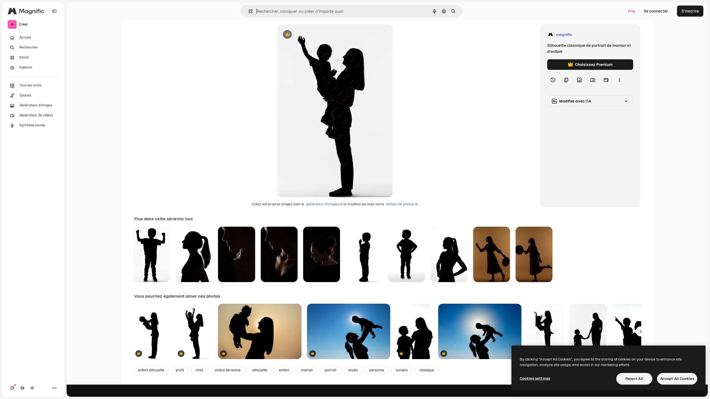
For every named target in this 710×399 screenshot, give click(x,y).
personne (376, 370)
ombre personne (227, 370)
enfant (284, 370)
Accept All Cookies (677, 378)
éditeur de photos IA (402, 204)
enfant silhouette (151, 370)
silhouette (259, 370)
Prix (631, 11)
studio (353, 370)
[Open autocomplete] (248, 11)
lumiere (402, 370)
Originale (314, 34)
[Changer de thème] (32, 387)
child (199, 370)
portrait (330, 370)
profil (180, 370)
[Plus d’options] (619, 79)
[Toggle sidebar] (54, 11)
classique (426, 370)
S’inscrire (690, 11)
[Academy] (22, 387)
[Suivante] (641, 331)
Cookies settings (535, 378)
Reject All (634, 378)
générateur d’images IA (324, 204)
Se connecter (656, 11)
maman (307, 370)
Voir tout (185, 218)
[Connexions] (12, 387)
